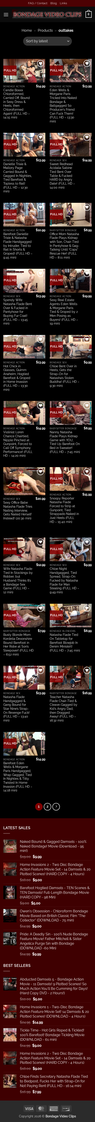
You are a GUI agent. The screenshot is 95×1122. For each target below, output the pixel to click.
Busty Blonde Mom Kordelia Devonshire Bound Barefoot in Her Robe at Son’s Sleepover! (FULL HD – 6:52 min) (18, 644)
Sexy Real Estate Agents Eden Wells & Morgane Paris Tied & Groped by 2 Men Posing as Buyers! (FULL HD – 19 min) (64, 311)
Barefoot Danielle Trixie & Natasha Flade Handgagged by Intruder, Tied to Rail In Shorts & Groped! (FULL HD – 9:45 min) (17, 245)
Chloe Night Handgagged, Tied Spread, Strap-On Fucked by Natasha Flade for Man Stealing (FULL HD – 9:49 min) (64, 580)
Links (63, 3)
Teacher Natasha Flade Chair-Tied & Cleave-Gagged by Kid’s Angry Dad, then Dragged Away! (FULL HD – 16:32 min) (63, 708)
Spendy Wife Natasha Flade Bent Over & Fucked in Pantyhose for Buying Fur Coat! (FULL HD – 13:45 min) (17, 311)
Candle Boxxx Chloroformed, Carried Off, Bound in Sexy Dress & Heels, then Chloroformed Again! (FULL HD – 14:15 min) (16, 103)
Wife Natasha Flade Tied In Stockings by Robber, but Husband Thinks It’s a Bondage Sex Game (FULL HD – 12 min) (18, 580)
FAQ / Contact (37, 3)
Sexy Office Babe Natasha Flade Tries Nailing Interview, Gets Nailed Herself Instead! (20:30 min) (17, 510)
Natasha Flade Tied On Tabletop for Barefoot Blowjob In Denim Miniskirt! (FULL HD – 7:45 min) (65, 642)
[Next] (56, 807)
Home (27, 30)
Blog (53, 3)
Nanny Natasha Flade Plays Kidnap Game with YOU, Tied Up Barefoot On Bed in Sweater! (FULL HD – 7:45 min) (65, 441)
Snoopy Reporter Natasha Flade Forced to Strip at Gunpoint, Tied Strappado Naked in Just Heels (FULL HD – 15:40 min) (64, 510)
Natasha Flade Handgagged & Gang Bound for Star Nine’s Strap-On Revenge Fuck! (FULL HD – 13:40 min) (16, 708)
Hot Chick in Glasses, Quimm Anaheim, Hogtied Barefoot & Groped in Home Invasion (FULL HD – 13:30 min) (16, 377)
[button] (6, 14)
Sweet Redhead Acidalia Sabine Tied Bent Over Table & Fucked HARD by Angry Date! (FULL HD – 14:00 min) (62, 175)
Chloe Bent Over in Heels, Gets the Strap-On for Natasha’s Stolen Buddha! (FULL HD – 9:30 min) (64, 375)
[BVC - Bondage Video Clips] (47, 14)
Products (45, 30)
